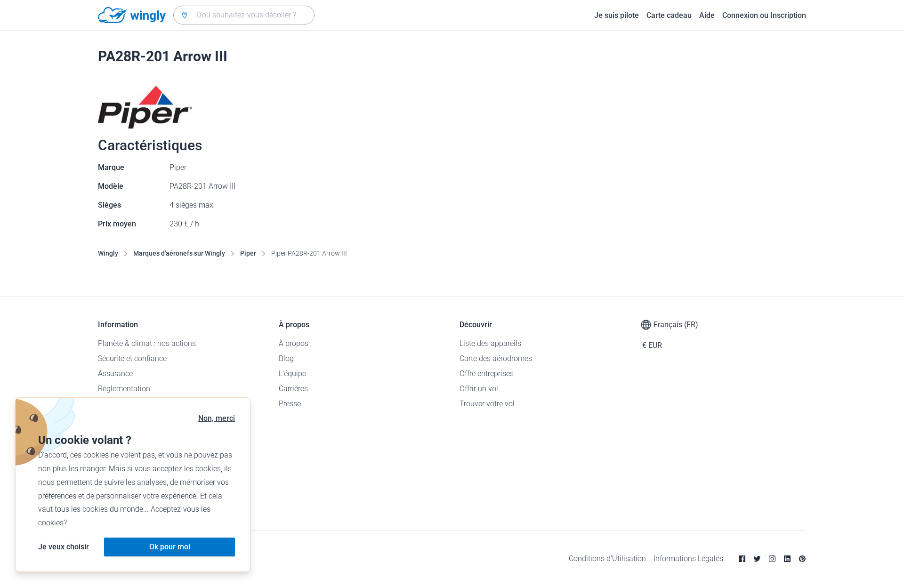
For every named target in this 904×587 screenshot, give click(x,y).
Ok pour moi (169, 546)
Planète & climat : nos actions (147, 343)
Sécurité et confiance (132, 358)
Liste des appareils (490, 343)
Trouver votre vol (487, 403)
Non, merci (216, 418)
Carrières (293, 388)
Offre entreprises (487, 373)
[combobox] (244, 15)
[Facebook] (742, 559)
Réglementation (124, 388)
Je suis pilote (616, 15)
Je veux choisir (63, 546)
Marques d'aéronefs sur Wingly (179, 253)
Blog (286, 358)
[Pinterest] (802, 559)
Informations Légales (688, 558)
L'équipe (292, 373)
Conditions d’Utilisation (607, 558)
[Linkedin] (787, 559)
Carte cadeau (669, 15)
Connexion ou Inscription (764, 15)
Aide (707, 15)
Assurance (115, 373)
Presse (290, 403)
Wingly (108, 253)
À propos (293, 343)
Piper (248, 253)
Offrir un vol (479, 388)
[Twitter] (757, 559)
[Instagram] (772, 559)
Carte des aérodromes (496, 358)
